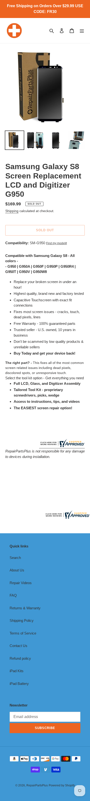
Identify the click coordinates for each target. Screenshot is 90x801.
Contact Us (18, 646)
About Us (17, 570)
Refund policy (20, 658)
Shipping (11, 211)
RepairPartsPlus (37, 785)
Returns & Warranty (25, 608)
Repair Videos (21, 583)
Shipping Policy (22, 620)
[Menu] (82, 30)
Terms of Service (23, 633)
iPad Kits (17, 671)
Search (15, 558)
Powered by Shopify (62, 785)
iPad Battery (19, 684)
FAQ (13, 595)
